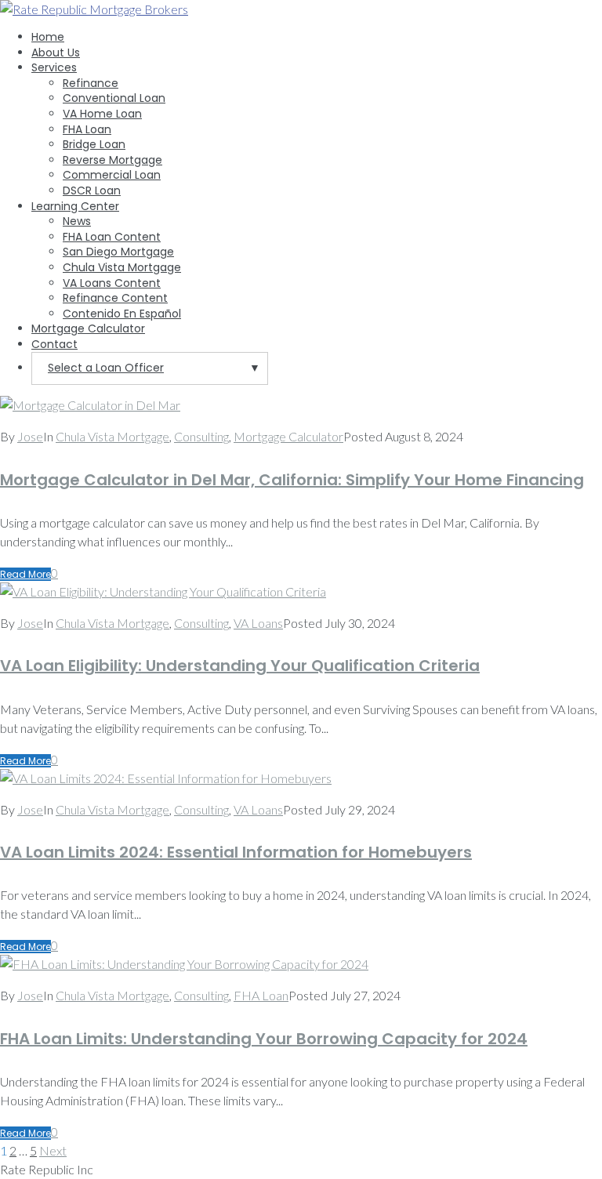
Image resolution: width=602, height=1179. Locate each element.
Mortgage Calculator (88, 328)
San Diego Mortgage (118, 251)
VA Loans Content (112, 283)
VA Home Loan (102, 114)
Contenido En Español (122, 313)
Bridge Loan (94, 144)
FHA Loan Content (112, 237)
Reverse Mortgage (112, 160)
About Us (55, 52)
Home (47, 37)
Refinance (90, 83)
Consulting (201, 436)
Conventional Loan (114, 98)
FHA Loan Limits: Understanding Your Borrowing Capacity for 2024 (264, 1039)
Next (53, 1150)
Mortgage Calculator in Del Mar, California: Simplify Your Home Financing (292, 480)
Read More (25, 574)
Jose (30, 436)
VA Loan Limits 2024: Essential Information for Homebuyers (236, 852)
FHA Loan (87, 129)
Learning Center (75, 206)
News (77, 221)
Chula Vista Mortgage (122, 267)
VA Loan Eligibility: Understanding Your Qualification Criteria (240, 666)
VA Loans (258, 622)
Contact (54, 344)
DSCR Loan (92, 190)
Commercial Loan (112, 175)
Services (54, 67)
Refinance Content (115, 298)
